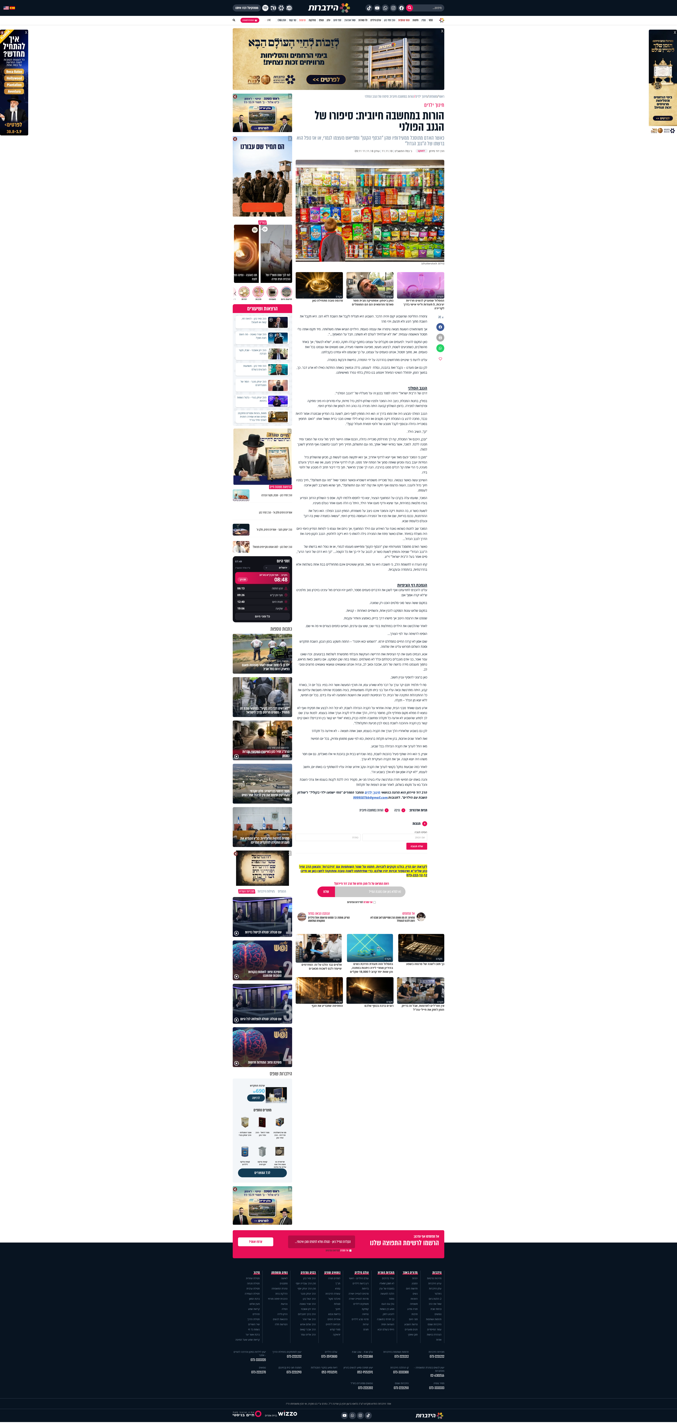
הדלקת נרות (281, 1293)
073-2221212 (401, 1356)
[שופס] (281, 7)
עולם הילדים (375, 20)
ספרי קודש (335, 1329)
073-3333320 (258, 1359)
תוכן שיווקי (413, 1334)
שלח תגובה (417, 846)
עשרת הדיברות (332, 1293)
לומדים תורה (334, 1278)
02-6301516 (437, 1375)
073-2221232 (294, 1356)
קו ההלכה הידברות (399, 1367)
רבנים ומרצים (308, 1272)
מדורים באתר (410, 1272)
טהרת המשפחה (280, 1288)
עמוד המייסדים (434, 1329)
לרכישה (256, 1098)
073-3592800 (329, 1356)
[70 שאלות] (273, 7)
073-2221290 (293, 1372)
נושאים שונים (332, 1272)
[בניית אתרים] (287, 1415)
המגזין (415, 1283)
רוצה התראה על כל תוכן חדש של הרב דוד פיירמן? (361, 883)
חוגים (366, 1329)
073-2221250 (401, 1387)
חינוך (337, 1309)
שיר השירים (254, 1324)
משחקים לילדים (361, 1303)
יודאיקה (336, 1334)
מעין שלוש (255, 1303)
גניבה (397, 810)
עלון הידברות (435, 1288)
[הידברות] (329, 8)
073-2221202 (365, 1387)
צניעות (284, 1303)
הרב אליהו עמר (308, 1334)
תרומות (302, 20)
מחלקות (312, 20)
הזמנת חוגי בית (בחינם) (290, 1367)
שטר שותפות (404, 20)
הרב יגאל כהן (309, 1298)
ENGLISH (282, 20)
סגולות (337, 1303)
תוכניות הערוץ (386, 1272)
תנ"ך (337, 1283)
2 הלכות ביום (435, 1298)
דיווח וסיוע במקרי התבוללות (324, 1367)
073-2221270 (258, 1372)
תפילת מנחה (253, 1283)
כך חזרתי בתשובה (385, 1319)
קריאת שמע (254, 1309)
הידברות (437, 1272)
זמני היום (337, 20)
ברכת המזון (254, 1298)
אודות (438, 1339)
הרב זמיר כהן (389, 20)
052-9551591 (365, 1372)
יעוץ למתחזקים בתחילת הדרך (286, 1351)
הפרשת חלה (281, 1324)
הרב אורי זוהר (309, 1319)
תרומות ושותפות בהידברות (396, 1351)
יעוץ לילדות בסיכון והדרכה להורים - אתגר (250, 1353)
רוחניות (414, 1298)
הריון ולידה (282, 1314)
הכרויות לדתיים (333, 1324)
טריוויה (365, 1314)
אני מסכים (360, 902)
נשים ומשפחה (279, 1272)
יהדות (415, 1278)
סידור (257, 1272)
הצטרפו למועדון (248, 20)
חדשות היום (412, 1288)
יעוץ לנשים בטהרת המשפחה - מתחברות (429, 1369)
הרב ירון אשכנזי (308, 1309)
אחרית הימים (334, 1319)
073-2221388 (365, 1356)
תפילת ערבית (253, 1288)
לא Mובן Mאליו (387, 1283)
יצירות (366, 1324)
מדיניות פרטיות (434, 1278)
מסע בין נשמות (387, 1309)
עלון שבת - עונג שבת (362, 1351)
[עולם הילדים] (289, 7)
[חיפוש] (409, 7)
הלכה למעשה (387, 1293)
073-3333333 (436, 1387)
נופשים (438, 1314)
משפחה (414, 1303)
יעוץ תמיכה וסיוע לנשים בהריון (358, 1367)
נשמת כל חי (254, 1329)
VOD (431, 20)
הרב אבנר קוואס (308, 1329)
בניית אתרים (271, 1415)
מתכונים (284, 1283)
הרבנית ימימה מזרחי (278, 1298)
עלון (328, 20)
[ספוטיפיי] (265, 7)
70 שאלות (362, 20)
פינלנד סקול (334, 1298)
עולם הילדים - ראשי (359, 1278)
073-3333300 (401, 1372)
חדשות (416, 20)
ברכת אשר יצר (253, 1334)
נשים (415, 1293)
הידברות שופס (434, 1324)
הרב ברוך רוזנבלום (307, 1314)
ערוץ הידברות (434, 1283)
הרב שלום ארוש (308, 1324)
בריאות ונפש (334, 1314)
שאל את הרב (349, 20)
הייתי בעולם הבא (386, 1329)
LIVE (269, 20)
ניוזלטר (438, 1293)
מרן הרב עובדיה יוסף (306, 1283)
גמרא (337, 1288)
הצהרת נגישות (434, 1334)
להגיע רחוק (388, 1314)
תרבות (414, 1314)
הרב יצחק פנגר (308, 1293)
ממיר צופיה (439, 1383)
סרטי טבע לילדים (360, 1319)
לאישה (284, 1278)
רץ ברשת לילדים (361, 1283)
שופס (321, 20)
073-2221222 (437, 1356)
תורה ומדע (412, 1309)
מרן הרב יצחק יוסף (307, 1288)
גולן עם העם (388, 1303)
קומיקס (365, 1309)
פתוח (391, 1298)
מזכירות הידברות (436, 1351)
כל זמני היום (262, 616)
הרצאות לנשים (280, 1319)
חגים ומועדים (411, 1329)
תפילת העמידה (252, 1293)
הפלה (285, 1309)
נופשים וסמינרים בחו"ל (362, 1383)
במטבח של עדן (386, 1288)
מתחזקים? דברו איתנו (246, 8)
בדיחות (365, 1288)
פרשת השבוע (411, 1324)
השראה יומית (387, 1324)
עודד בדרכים (388, 1278)
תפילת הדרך (253, 1319)
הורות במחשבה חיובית (371, 810)
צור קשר (292, 20)
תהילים (256, 1314)
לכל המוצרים (262, 1172)
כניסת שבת (436, 1309)
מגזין (424, 20)
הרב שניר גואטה (308, 1303)
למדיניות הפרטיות (355, 902)
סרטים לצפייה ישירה (359, 1293)
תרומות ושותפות (433, 1319)
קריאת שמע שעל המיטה (247, 1339)
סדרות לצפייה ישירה (359, 1298)
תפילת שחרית (253, 1278)
